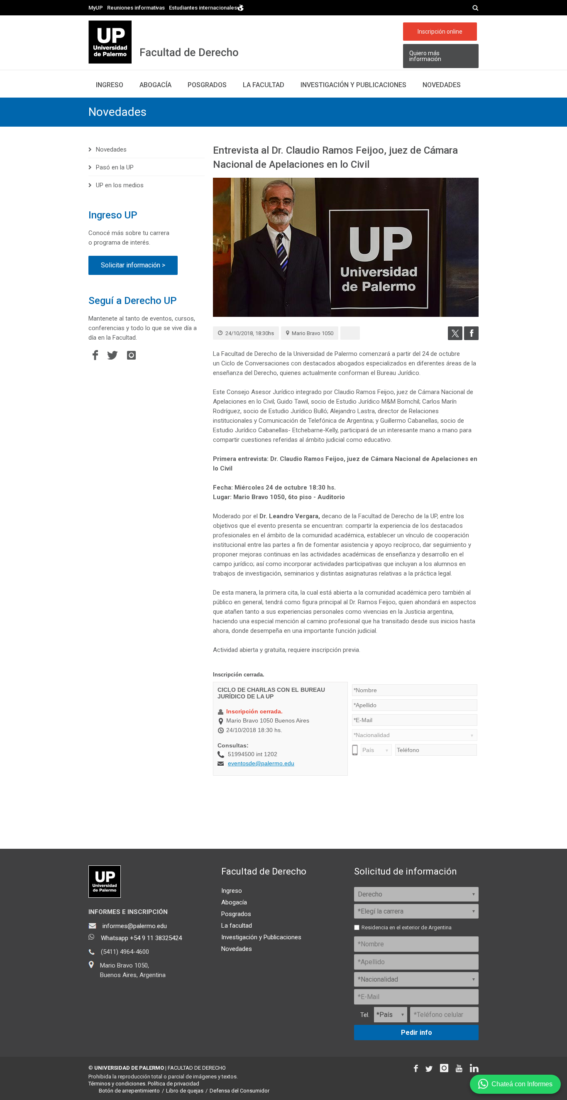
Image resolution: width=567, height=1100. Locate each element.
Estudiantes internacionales (203, 7)
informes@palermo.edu (135, 926)
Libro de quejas (184, 1091)
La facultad (263, 85)
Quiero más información (425, 56)
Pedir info (416, 1032)
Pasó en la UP (115, 167)
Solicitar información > (133, 265)
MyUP (95, 7)
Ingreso (109, 85)
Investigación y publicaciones (353, 85)
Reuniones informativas (136, 7)
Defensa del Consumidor (239, 1091)
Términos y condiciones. (117, 1083)
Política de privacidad (173, 1083)
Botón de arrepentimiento (129, 1091)
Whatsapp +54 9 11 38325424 (141, 938)
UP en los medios (120, 185)
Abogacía (155, 85)
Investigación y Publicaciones (261, 937)
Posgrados (207, 85)
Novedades (442, 85)
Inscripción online (440, 31)
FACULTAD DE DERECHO (197, 1068)
